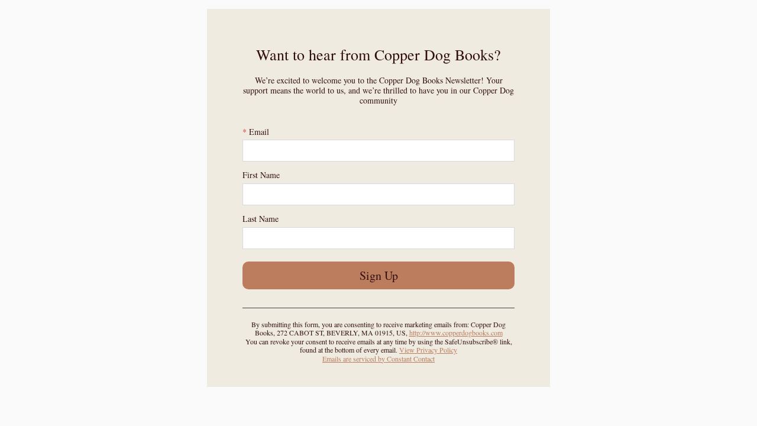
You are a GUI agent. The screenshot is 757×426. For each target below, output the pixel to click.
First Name (261, 174)
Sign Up (379, 275)
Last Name (260, 218)
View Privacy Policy (428, 349)
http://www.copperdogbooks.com (456, 332)
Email (255, 131)
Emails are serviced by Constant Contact (378, 358)
